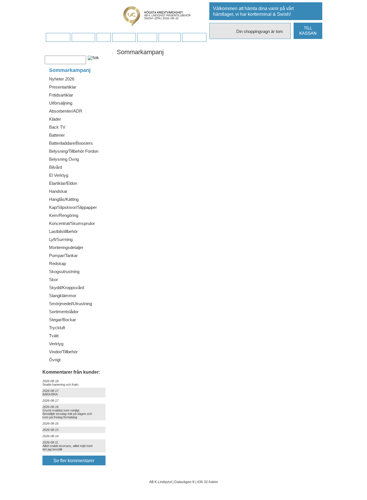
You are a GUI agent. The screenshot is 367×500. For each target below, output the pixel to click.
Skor (53, 279)
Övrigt (54, 359)
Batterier (57, 135)
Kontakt (147, 37)
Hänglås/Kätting (64, 199)
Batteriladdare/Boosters (71, 143)
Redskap (57, 263)
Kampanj (169, 37)
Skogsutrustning (64, 271)
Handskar (58, 191)
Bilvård (55, 167)
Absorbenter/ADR (65, 111)
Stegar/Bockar (62, 319)
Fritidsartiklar (61, 95)
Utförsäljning (60, 103)
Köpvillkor (83, 37)
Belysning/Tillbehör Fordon (73, 151)
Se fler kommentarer (73, 460)
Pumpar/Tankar (63, 255)
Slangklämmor (62, 295)
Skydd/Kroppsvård (66, 287)
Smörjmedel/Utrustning (70, 303)
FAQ (103, 37)
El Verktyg (58, 175)
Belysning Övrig (64, 159)
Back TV (57, 127)
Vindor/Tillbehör (63, 351)
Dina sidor (194, 37)
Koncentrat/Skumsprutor (72, 223)
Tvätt (53, 335)
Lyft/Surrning (61, 239)
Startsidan (58, 37)
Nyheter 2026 (61, 79)
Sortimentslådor (64, 311)
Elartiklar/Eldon (63, 183)
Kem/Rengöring (63, 215)
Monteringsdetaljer (66, 247)
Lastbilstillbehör (63, 231)
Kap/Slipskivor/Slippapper (73, 207)
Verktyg (56, 343)
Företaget (124, 37)
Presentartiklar (62, 87)
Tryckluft (57, 327)
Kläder (55, 119)
